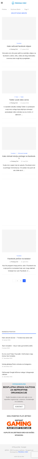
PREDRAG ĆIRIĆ (23, 452)
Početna (4, 9)
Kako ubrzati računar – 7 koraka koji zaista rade (17, 338)
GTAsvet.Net (16, 447)
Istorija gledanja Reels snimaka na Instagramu (16, 364)
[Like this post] (14, 62)
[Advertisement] (19, 202)
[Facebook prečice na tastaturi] (19, 241)
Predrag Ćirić (14, 49)
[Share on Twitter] (19, 62)
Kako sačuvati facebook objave (19, 46)
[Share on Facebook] (17, 62)
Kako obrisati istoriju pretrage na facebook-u (19, 157)
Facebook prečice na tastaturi (19, 259)
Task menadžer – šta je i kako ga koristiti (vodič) (17, 346)
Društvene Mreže (15, 9)
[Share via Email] (23, 62)
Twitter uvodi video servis (19, 100)
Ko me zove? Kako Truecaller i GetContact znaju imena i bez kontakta (17, 355)
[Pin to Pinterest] (21, 62)
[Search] (32, 3)
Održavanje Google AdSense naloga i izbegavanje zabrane (18, 373)
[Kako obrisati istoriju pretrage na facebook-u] (19, 138)
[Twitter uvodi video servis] (19, 82)
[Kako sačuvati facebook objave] (19, 28)
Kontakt (23, 447)
